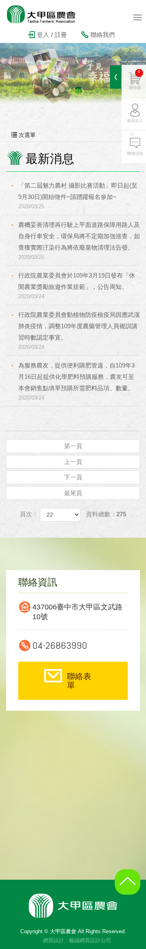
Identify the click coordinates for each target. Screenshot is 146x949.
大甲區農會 (46, 14)
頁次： (29, 514)
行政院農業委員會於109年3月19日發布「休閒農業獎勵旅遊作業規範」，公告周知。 (76, 285)
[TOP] (130, 888)
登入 (43, 34)
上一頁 (73, 461)
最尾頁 (73, 492)
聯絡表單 (79, 681)
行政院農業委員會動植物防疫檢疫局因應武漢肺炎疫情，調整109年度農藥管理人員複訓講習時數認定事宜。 (79, 330)
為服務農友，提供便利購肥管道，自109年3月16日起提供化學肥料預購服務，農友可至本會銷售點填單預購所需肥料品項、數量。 (76, 381)
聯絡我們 (102, 34)
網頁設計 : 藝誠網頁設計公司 (77, 940)
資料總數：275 (106, 514)
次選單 (26, 135)
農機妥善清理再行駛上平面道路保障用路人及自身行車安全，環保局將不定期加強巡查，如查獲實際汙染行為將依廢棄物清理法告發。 (79, 240)
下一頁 (73, 477)
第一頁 (73, 445)
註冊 (61, 34)
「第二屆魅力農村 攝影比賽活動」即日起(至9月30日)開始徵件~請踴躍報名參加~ (77, 195)
